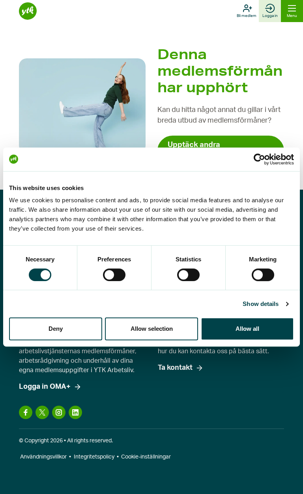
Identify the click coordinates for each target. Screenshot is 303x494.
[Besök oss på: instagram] (58, 412)
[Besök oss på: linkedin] (75, 412)
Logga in (270, 16)
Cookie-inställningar (146, 457)
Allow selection (152, 328)
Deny (56, 328)
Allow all (247, 328)
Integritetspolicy (94, 457)
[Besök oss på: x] (42, 412)
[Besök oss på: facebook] (25, 412)
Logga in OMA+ (45, 386)
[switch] (114, 274)
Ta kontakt (175, 367)
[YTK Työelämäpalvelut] (28, 11)
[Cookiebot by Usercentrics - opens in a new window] (259, 159)
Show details (261, 303)
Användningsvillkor (43, 457)
